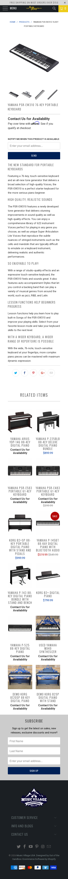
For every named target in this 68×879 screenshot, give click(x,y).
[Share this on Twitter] (15, 372)
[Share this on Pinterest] (33, 372)
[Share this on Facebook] (24, 372)
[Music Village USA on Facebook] (24, 847)
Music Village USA (26, 855)
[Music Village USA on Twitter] (18, 847)
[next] (56, 58)
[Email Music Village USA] (49, 847)
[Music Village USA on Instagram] (43, 847)
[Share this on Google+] (42, 372)
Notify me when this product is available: (34, 139)
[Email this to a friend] (51, 372)
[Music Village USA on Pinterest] (37, 847)
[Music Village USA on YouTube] (30, 847)
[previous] (11, 58)
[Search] (54, 8)
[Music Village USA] (34, 8)
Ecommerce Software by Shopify (39, 859)
